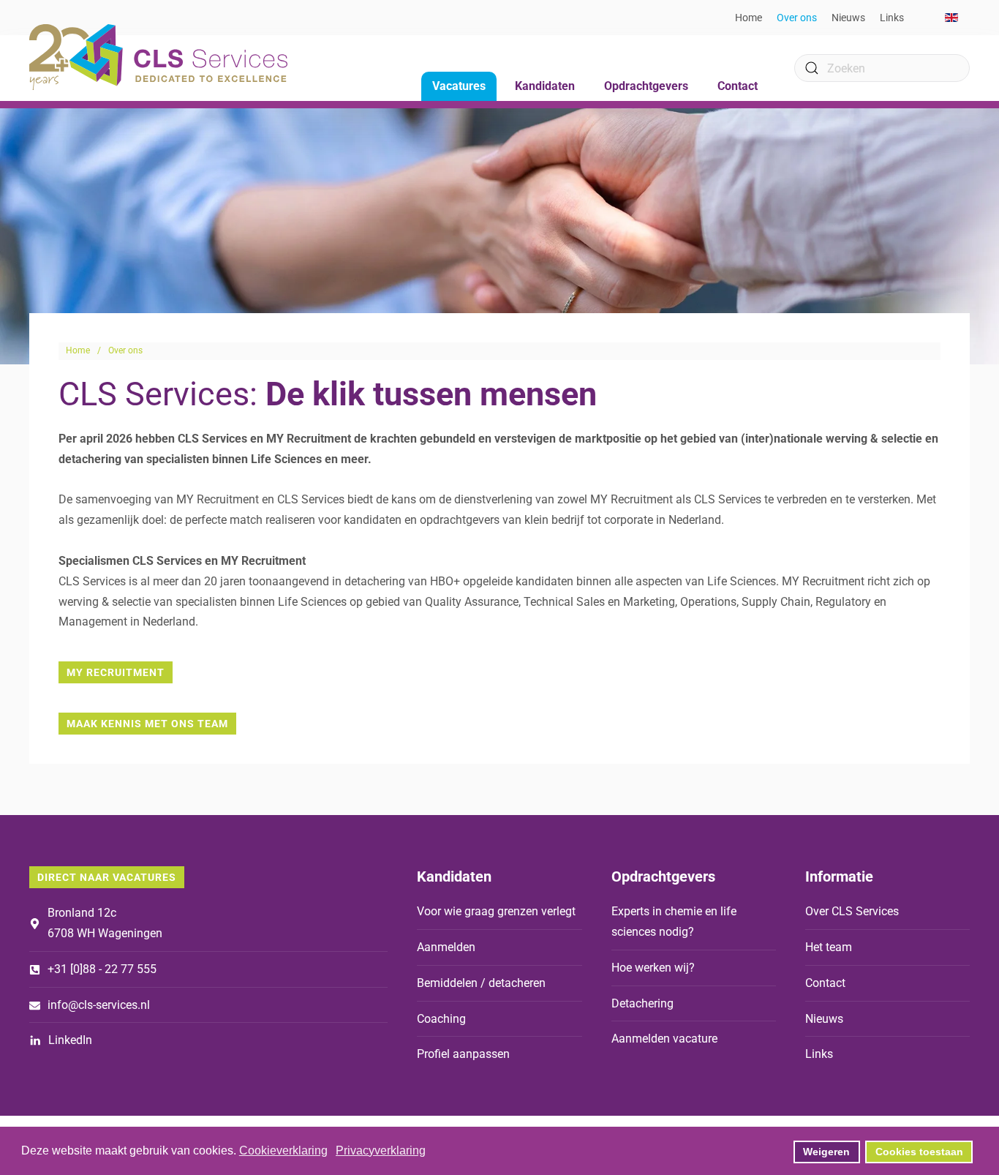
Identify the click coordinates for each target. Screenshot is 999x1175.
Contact (737, 86)
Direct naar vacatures (106, 877)
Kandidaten (454, 876)
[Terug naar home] (158, 57)
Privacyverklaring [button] (381, 1150)
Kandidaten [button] (545, 86)
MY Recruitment (116, 672)
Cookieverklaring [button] (283, 1150)
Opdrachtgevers (663, 876)
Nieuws (848, 17)
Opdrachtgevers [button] (646, 86)
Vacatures (459, 86)
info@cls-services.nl (99, 1005)
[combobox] (882, 68)
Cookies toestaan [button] (919, 1151)
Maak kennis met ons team (147, 723)
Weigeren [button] (826, 1151)
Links (892, 17)
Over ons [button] (797, 17)
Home (748, 17)
